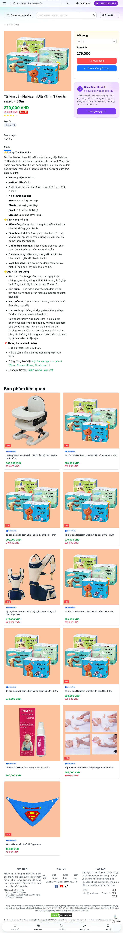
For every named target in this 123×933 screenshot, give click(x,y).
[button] (106, 3)
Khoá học (65, 876)
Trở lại (118, 922)
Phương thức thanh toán (16, 892)
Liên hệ (76, 876)
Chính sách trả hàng (31, 895)
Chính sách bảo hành (14, 895)
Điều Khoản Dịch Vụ (41, 908)
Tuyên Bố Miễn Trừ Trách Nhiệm (62, 908)
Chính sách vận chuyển (14, 890)
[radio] (5, 116)
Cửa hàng (14, 24)
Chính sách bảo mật (14, 897)
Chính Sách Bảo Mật (99, 908)
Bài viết (44, 876)
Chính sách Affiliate (82, 908)
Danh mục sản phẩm (21, 15)
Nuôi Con (8, 139)
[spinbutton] (96, 41)
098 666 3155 (114, 893)
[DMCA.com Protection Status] (61, 915)
